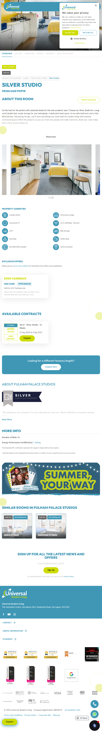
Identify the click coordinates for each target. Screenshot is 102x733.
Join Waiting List (20, 517)
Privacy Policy (30, 715)
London (26, 78)
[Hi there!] (94, 725)
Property (50, 53)
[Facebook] (3, 614)
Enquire (27, 338)
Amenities (30, 53)
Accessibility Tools (72, 710)
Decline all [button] (88, 32)
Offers (40, 53)
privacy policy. (69, 577)
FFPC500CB (24, 283)
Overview (7, 53)
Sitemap (56, 715)
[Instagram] (14, 614)
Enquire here (51, 367)
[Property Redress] (44, 701)
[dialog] (79, 25)
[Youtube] (9, 614)
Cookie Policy (79, 43)
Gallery (18, 53)
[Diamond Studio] (51, 525)
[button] (79, 38)
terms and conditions (21, 266)
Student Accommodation (12, 78)
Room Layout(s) (89, 100)
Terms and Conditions (13, 715)
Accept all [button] (70, 32)
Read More (7, 420)
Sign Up (51, 570)
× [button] (96, 6)
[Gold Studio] (17, 525)
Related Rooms (65, 53)
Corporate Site (44, 715)
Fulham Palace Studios (39, 78)
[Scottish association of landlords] (32, 701)
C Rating (37, 443)
